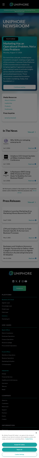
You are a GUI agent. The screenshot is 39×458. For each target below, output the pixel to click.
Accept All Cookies (19, 444)
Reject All (19, 449)
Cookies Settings (19, 454)
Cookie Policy (29, 439)
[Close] (36, 433)
